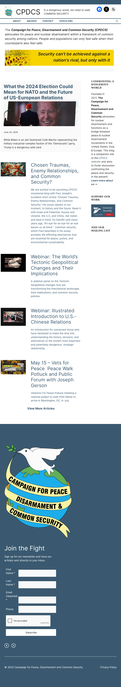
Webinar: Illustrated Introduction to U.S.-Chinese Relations (53, 316)
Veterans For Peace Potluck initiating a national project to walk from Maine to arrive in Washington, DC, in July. (53, 397)
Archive (32, 21)
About (17, 21)
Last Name (10, 582)
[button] (117, 21)
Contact (47, 21)
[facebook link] (6, 645)
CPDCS (28, 12)
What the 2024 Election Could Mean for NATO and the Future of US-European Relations (38, 92)
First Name (10, 571)
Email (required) (12, 596)
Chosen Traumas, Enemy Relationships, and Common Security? (55, 173)
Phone (9, 609)
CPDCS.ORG (66, 21)
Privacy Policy (108, 667)
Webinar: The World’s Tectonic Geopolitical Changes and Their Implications (54, 265)
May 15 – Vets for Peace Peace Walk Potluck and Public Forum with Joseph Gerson (52, 374)
